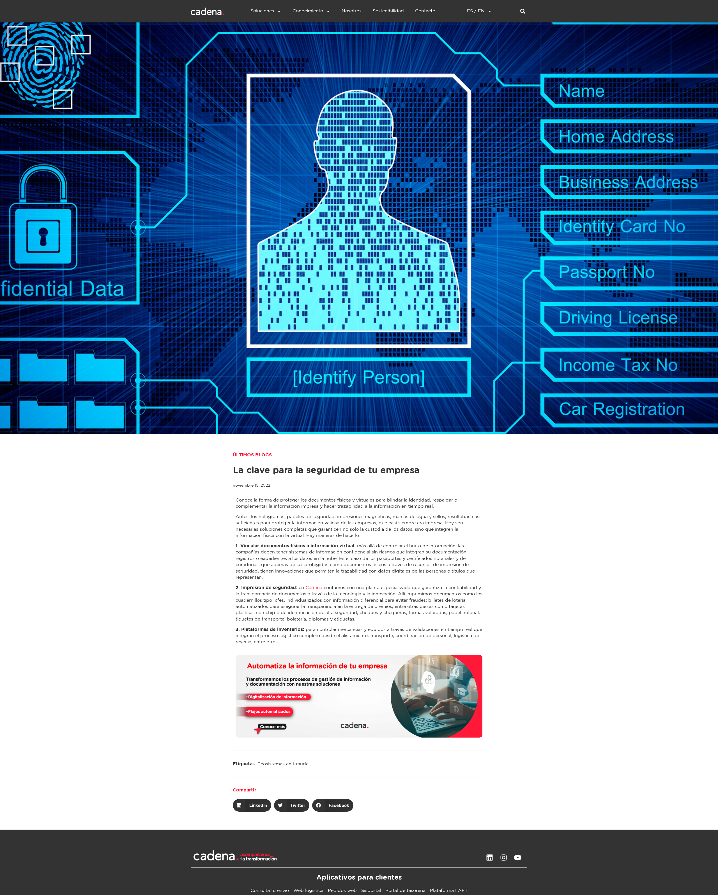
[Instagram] (503, 857)
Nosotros (352, 11)
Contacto (425, 11)
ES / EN (476, 11)
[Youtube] (517, 857)
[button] (522, 11)
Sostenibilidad (388, 11)
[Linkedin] (489, 857)
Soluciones (262, 11)
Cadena (313, 588)
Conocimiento (308, 11)
